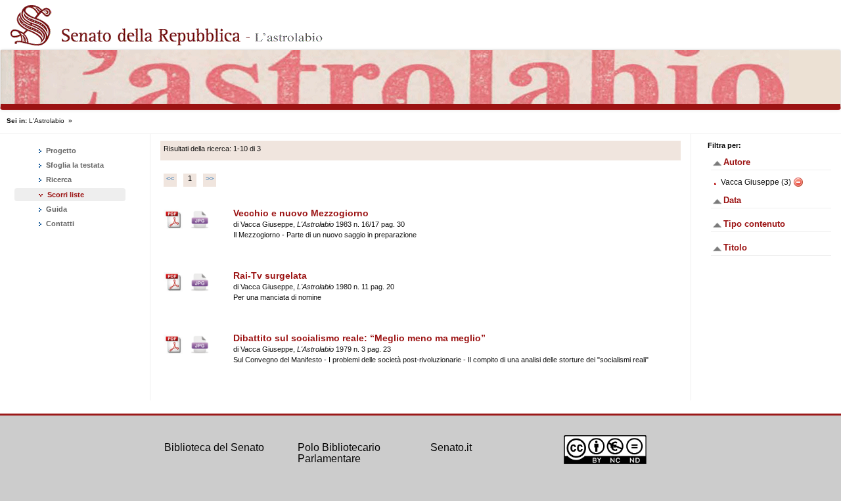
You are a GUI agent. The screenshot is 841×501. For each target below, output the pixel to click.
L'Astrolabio (46, 120)
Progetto (60, 151)
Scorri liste (65, 195)
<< (170, 178)
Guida (55, 209)
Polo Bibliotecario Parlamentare (339, 453)
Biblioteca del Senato (214, 447)
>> (210, 178)
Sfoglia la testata (74, 165)
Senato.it (451, 447)
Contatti (59, 223)
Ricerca (58, 179)
